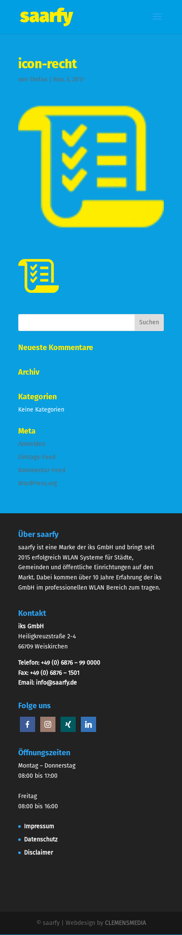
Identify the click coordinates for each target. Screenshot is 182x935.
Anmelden (31, 444)
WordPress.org (37, 483)
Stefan (38, 79)
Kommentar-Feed (41, 470)
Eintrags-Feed (36, 457)
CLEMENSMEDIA (125, 923)
